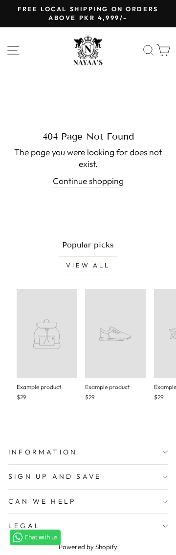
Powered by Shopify (88, 547)
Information (42, 452)
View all (88, 265)
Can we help (42, 501)
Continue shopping (88, 181)
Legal (24, 525)
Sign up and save (54, 476)
